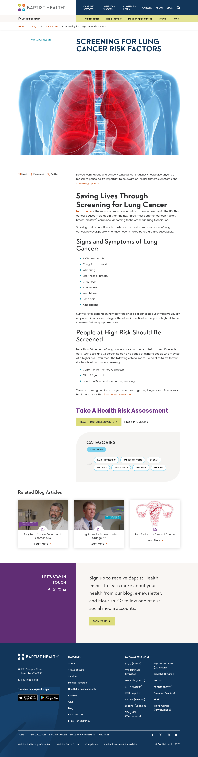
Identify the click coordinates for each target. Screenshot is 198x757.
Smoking (158, 467)
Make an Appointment (140, 18)
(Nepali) (132, 693)
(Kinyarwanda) (162, 707)
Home (21, 735)
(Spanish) (135, 705)
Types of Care (76, 669)
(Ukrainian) (163, 665)
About (71, 663)
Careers (72, 695)
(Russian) (135, 699)
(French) (135, 680)
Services (73, 676)
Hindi (156, 699)
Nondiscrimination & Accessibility (120, 744)
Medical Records (77, 682)
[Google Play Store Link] (49, 697)
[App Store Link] (28, 697)
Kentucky (102, 467)
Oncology (141, 467)
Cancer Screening (106, 460)
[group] (128, 198)
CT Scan (154, 460)
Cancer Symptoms (132, 460)
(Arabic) (133, 663)
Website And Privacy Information (34, 744)
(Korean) (133, 686)
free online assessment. (119, 394)
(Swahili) (164, 674)
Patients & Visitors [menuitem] (109, 7)
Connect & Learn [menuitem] (129, 7)
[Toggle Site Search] (178, 7)
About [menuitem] (159, 8)
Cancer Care (96, 449)
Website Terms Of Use (68, 744)
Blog (70, 708)
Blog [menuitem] (170, 8)
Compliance (91, 744)
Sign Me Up (100, 621)
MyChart (162, 18)
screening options (87, 183)
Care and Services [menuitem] (88, 7)
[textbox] (128, 190)
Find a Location (91, 18)
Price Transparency (79, 720)
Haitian (158, 680)
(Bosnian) (164, 693)
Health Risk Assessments (97, 422)
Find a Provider (114, 18)
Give (176, 18)
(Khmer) (163, 686)
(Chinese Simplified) (132, 672)
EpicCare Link (75, 714)
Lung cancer (84, 211)
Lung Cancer (121, 467)
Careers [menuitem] (147, 8)
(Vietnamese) (133, 714)
